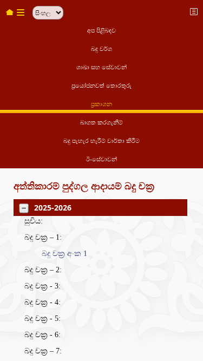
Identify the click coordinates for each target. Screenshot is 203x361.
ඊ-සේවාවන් (101, 159)
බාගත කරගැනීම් (101, 122)
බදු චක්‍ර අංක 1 (64, 254)
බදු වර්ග (101, 48)
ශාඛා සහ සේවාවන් (101, 67)
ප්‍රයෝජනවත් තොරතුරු (101, 85)
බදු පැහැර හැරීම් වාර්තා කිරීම (101, 140)
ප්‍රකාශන (101, 104)
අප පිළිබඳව (101, 30)
